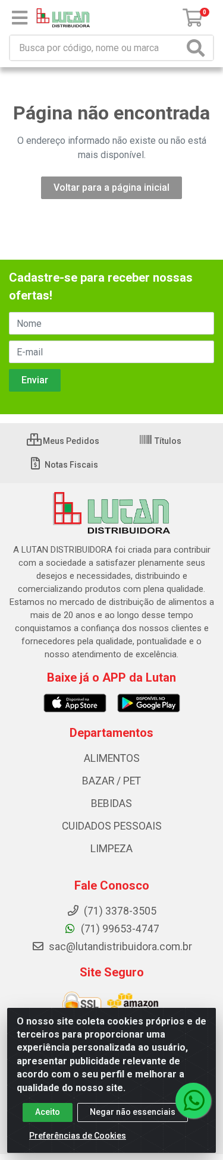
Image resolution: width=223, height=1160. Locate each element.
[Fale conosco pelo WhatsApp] (193, 1100)
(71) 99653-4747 (118, 929)
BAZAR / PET (111, 781)
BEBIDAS (111, 803)
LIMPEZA (111, 849)
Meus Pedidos (70, 441)
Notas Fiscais (70, 464)
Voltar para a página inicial (111, 187)
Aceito (47, 1112)
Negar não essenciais (132, 1112)
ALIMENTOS (112, 758)
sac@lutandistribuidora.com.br (119, 947)
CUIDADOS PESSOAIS (112, 826)
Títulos (167, 441)
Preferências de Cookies (77, 1135)
